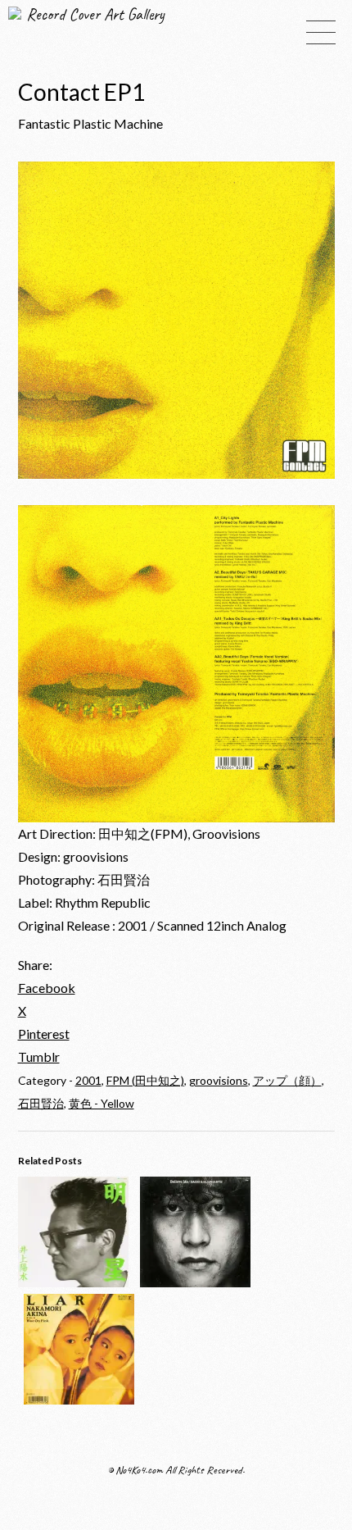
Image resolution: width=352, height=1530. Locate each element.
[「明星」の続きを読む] (73, 1282)
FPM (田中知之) (145, 1080)
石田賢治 (41, 1103)
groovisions (218, 1080)
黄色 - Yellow (101, 1103)
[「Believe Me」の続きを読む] (195, 1282)
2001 (88, 1080)
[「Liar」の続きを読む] (79, 1399)
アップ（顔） (287, 1080)
